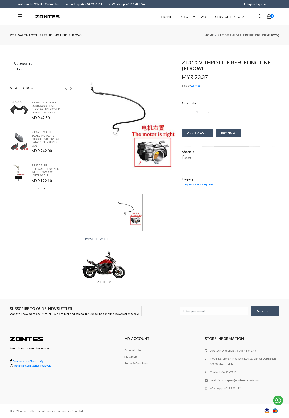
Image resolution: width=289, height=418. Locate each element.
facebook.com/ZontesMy (27, 361)
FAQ (202, 16)
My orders (131, 356)
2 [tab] (44, 189)
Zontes (195, 85)
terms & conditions (136, 363)
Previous (66, 87)
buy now (228, 132)
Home (166, 16)
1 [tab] (38, 189)
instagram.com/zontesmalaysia (32, 365)
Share (187, 157)
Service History (230, 16)
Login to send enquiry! (198, 184)
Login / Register (256, 4)
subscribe (265, 311)
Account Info (132, 350)
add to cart (197, 132)
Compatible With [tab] (95, 239)
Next (71, 87)
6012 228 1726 (233, 388)
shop (185, 16)
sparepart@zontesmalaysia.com (240, 380)
